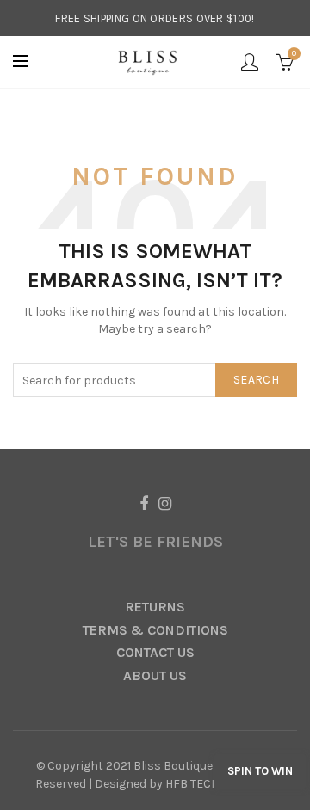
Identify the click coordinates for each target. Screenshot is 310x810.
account (250, 62)
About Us (155, 675)
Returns (155, 606)
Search (256, 379)
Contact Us (155, 652)
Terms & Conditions (155, 630)
